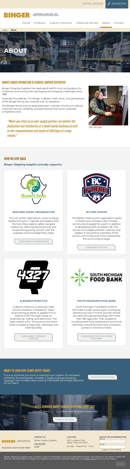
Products (39, 22)
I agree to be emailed (111, 450)
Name (102, 439)
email (36, 446)
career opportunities (102, 377)
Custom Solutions (61, 22)
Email (101, 444)
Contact (119, 22)
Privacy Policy (90, 459)
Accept (120, 464)
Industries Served (87, 22)
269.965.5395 (119, 3)
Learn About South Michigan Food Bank (96, 337)
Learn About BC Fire (96, 247)
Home (26, 22)
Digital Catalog (92, 3)
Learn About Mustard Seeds (33, 241)
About (106, 22)
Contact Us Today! (65, 419)
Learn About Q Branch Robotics (33, 337)
